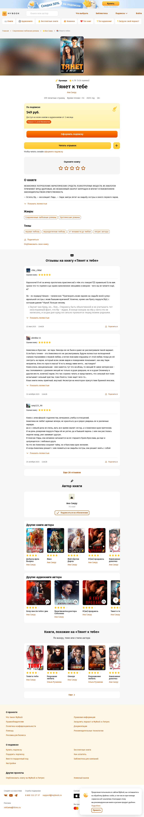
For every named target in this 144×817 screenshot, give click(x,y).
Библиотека (102, 13)
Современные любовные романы (40, 217)
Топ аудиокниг (105, 21)
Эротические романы (70, 217)
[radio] (60, 168)
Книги (10, 21)
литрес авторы (101, 232)
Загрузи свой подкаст (129, 21)
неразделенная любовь (54, 232)
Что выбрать (82, 13)
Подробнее (95, 806)
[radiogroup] (72, 168)
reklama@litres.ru (12, 807)
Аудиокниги (27, 21)
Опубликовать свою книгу (36, 244)
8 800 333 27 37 (32, 795)
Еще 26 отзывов (72, 472)
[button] (116, 548)
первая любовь (32, 232)
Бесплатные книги (49, 21)
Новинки (71, 21)
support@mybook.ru (52, 795)
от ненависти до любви (80, 232)
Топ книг (87, 21)
